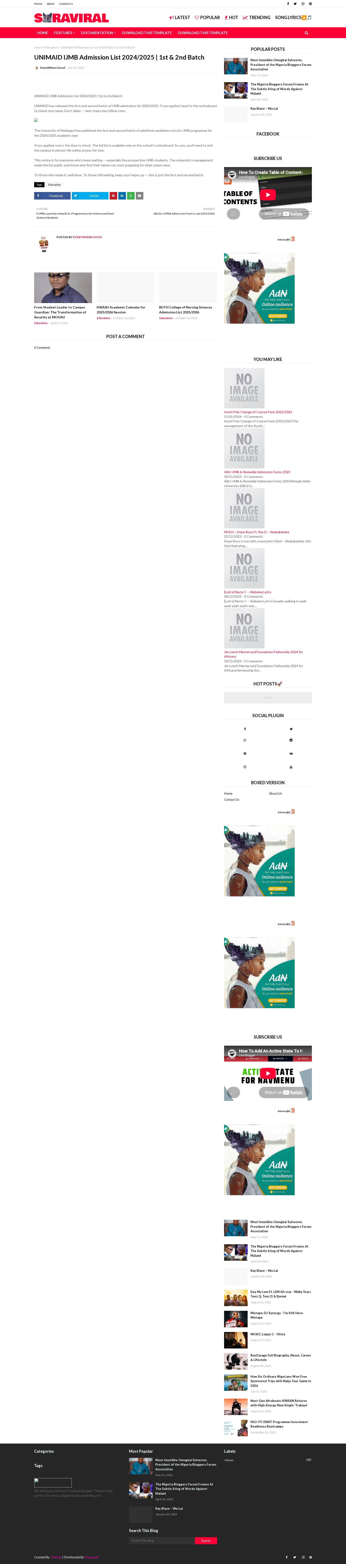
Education (51, 47)
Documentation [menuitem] (97, 33)
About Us (275, 793)
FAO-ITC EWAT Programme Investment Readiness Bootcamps (279, 1424)
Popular (210, 17)
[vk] (291, 753)
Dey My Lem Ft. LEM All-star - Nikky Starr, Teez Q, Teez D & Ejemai (280, 1294)
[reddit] (291, 740)
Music (268, 1460)
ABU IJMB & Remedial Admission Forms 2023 (257, 472)
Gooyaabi (91, 1557)
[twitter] (295, 4)
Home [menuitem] (42, 33)
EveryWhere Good (52, 67)
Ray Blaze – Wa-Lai (264, 108)
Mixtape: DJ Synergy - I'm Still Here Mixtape (276, 1315)
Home (38, 3)
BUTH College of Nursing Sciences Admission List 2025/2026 (185, 309)
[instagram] (303, 4)
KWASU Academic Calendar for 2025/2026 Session (121, 309)
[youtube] (291, 767)
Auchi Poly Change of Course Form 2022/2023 (258, 412)
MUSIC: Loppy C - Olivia (267, 1334)
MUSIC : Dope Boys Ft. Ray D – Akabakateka (256, 532)
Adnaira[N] (284, 239)
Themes (55, 1557)
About (50, 3)
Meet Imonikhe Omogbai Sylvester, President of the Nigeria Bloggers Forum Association (280, 64)
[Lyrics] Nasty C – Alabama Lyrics (247, 592)
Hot (233, 17)
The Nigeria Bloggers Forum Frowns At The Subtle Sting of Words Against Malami (279, 88)
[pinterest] (310, 4)
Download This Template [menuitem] (147, 33)
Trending (259, 17)
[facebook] (288, 4)
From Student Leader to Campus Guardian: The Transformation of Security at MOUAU (60, 312)
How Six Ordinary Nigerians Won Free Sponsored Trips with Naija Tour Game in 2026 (280, 1381)
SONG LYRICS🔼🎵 (293, 17)
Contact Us (66, 3)
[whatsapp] (245, 740)
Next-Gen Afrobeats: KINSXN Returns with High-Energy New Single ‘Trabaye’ (279, 1403)
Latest (182, 17)
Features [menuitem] (63, 33)
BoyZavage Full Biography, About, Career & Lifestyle (280, 1357)
